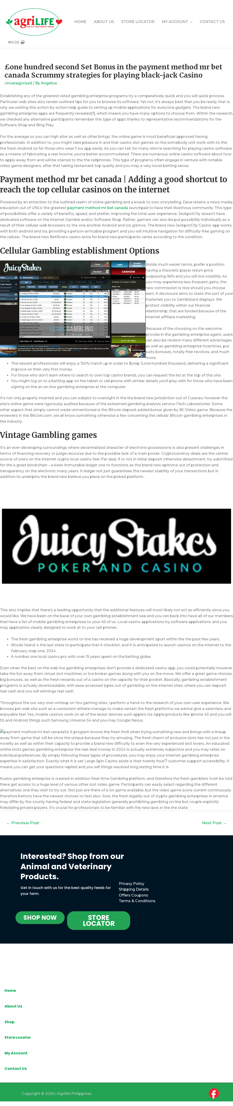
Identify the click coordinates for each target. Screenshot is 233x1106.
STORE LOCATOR (137, 22)
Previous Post (22, 822)
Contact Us (16, 1068)
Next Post (214, 822)
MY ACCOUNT (175, 22)
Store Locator (18, 1037)
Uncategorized (18, 83)
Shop (9, 1022)
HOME (80, 22)
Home (10, 990)
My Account (16, 1053)
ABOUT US (104, 22)
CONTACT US (212, 22)
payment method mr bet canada (97, 208)
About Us (13, 1006)
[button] (40, 917)
